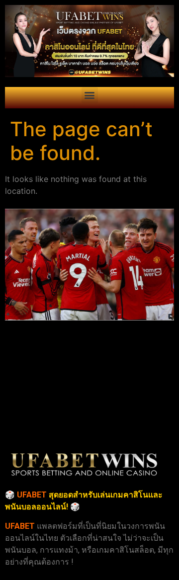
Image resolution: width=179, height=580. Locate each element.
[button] (90, 95)
